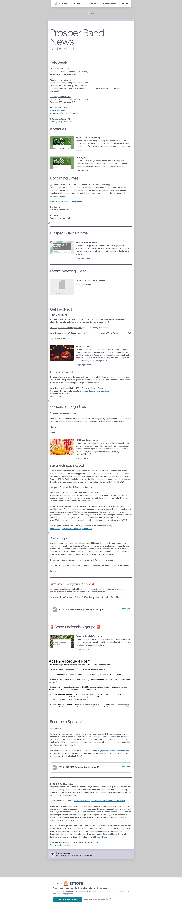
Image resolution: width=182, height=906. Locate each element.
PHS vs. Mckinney (57, 110)
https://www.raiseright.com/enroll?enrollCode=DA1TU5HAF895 (99, 801)
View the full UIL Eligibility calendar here (66, 201)
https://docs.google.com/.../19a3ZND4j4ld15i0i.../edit (71, 529)
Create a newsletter (67, 899)
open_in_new (128, 705)
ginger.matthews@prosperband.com (114, 751)
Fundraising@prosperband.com (63, 845)
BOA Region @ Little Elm (60, 122)
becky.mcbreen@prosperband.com (96, 391)
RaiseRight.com (101, 837)
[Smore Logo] (61, 3)
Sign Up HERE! (56, 571)
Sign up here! (55, 396)
